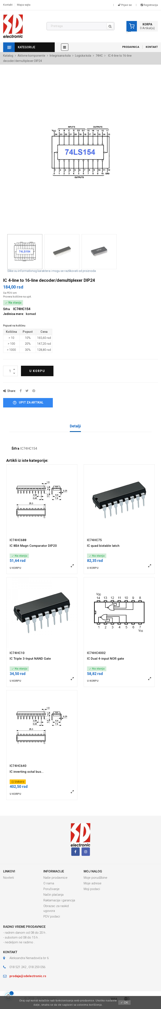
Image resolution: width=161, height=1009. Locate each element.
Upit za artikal (28, 403)
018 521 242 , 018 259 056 (27, 967)
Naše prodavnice (55, 878)
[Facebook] (75, 851)
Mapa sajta (23, 4)
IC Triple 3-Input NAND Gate (30, 658)
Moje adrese (92, 883)
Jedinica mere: (13, 314)
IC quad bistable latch (103, 546)
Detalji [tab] (75, 426)
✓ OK (124, 1002)
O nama (48, 883)
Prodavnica (130, 47)
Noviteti (8, 878)
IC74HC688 (18, 540)
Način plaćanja (53, 895)
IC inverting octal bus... (27, 772)
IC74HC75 (94, 540)
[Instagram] (86, 851)
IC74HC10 (17, 653)
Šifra (15, 448)
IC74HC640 (18, 766)
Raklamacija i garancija (59, 900)
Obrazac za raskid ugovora (56, 908)
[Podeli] (21, 391)
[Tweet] (27, 391)
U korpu (37, 371)
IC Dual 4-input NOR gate (105, 658)
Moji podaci (92, 889)
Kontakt (8, 4)
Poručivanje (51, 889)
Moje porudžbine (95, 878)
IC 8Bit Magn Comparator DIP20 (33, 546)
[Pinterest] (33, 391)
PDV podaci (51, 916)
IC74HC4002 (96, 653)
